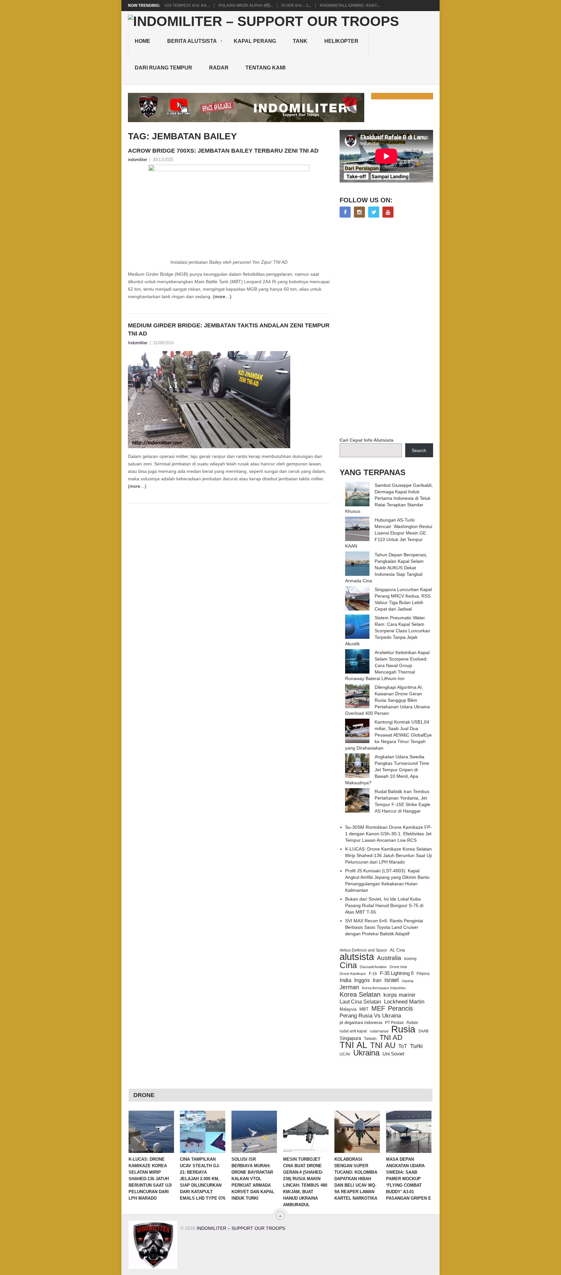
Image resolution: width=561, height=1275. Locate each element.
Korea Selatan (360, 994)
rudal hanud (379, 1031)
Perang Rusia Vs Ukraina (370, 1016)
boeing (410, 958)
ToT (402, 1046)
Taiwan (370, 1038)
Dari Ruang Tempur (163, 67)
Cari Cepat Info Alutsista (366, 440)
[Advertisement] (388, 328)
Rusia (403, 1029)
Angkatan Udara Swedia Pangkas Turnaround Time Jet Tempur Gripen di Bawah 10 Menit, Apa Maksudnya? (387, 769)
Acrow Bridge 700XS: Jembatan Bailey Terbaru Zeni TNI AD (223, 150)
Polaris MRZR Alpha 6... (245, 5)
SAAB (423, 1031)
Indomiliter (137, 342)
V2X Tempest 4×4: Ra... (187, 5)
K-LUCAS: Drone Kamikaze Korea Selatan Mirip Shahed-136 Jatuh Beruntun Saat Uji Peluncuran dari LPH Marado (388, 855)
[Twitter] (373, 212)
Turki (416, 1046)
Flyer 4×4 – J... (296, 5)
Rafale (412, 1023)
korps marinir (399, 994)
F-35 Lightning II (397, 973)
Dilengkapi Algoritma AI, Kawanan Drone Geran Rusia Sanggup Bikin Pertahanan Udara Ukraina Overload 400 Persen (387, 700)
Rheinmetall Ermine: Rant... (350, 5)
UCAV (345, 1054)
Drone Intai (398, 967)
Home (142, 41)
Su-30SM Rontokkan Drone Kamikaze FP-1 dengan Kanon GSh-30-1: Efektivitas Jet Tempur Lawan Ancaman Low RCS (388, 834)
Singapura (350, 1038)
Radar (219, 67)
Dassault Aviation (373, 967)
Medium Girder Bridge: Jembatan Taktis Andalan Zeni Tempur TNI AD (229, 329)
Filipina (423, 973)
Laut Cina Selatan (360, 1001)
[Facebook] (345, 212)
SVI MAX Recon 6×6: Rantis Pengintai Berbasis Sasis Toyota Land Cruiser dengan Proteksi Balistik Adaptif (384, 927)
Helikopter (341, 41)
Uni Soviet (393, 1053)
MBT (363, 1009)
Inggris (362, 980)
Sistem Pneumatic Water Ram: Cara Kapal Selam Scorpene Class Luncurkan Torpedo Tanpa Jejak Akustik (387, 630)
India (345, 980)
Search (419, 450)
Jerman (349, 987)
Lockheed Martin (404, 1001)
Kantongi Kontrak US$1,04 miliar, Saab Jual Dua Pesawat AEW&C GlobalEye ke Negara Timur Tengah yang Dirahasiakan (388, 735)
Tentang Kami (265, 67)
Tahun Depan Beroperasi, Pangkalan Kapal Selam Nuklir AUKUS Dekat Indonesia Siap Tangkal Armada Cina (386, 567)
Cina (348, 965)
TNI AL (353, 1045)
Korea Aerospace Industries (384, 988)
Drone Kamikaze (353, 974)
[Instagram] (359, 212)
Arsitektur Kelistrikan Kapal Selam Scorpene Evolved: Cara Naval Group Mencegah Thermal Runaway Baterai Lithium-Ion (387, 665)
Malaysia (348, 1009)
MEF (378, 1008)
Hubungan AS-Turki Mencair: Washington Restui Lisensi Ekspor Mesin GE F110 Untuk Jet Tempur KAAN (388, 533)
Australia (389, 958)
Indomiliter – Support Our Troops (241, 1228)
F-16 (373, 973)
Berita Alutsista (192, 41)
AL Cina (397, 950)
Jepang (407, 981)
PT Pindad (394, 1023)
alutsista (357, 956)
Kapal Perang (255, 41)
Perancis (400, 1008)
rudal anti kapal (353, 1031)
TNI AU (382, 1045)
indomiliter (137, 159)
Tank (300, 41)
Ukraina (366, 1053)
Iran (377, 980)
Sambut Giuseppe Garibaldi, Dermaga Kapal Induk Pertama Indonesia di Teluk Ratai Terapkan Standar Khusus (389, 498)
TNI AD (391, 1037)
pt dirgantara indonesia (361, 1022)
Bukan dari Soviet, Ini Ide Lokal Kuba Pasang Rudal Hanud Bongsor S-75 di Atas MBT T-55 (384, 905)
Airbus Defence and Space (363, 950)
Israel (391, 980)
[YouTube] (387, 212)
